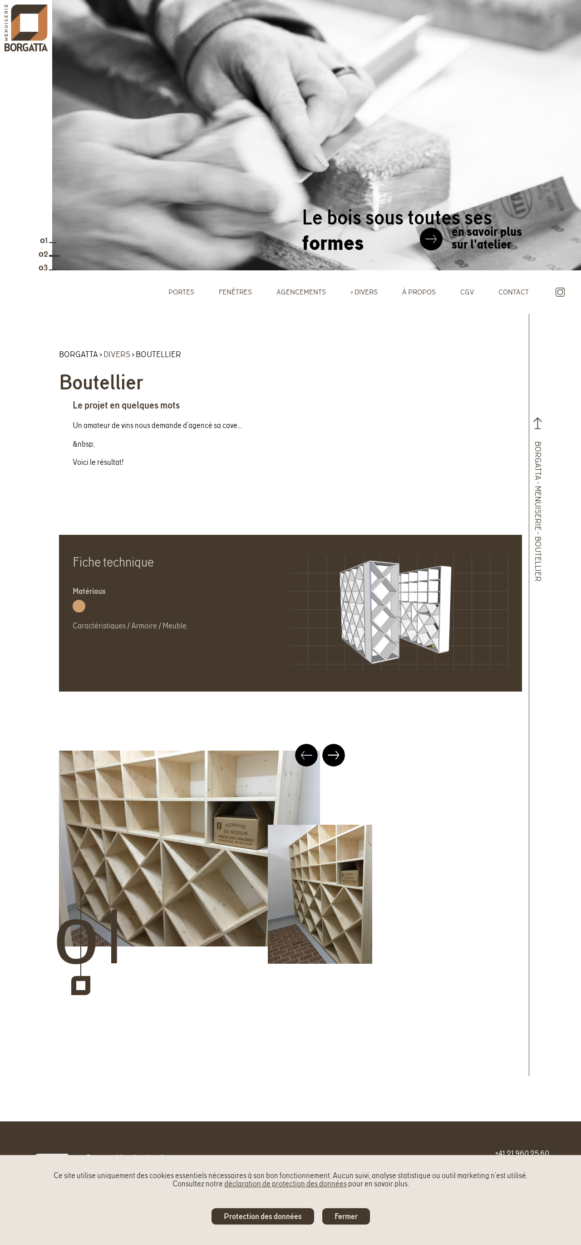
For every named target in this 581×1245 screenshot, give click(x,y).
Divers (366, 292)
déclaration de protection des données (285, 1183)
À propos (419, 292)
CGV (467, 292)
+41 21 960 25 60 (522, 1153)
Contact (513, 292)
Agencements (301, 292)
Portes (181, 292)
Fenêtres (235, 292)
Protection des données (263, 1216)
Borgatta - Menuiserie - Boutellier (538, 517)
